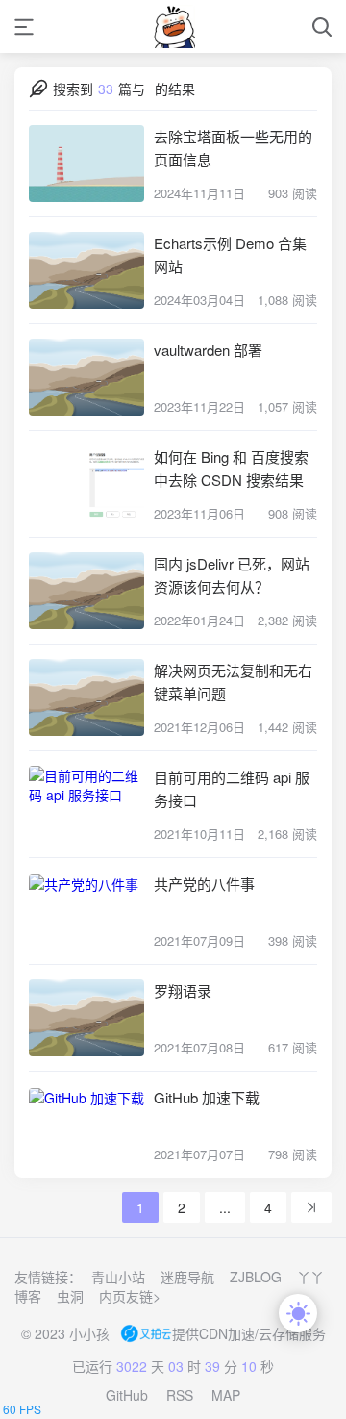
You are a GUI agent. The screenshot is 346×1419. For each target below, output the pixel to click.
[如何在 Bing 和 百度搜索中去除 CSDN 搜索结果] (86, 483)
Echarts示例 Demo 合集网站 (230, 254)
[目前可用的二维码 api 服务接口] (86, 804)
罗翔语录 (182, 990)
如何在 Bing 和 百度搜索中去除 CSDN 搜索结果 (231, 468)
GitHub (127, 1395)
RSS (179, 1395)
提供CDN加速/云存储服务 (249, 1333)
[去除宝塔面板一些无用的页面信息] (86, 163)
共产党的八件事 (204, 884)
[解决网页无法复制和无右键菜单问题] (86, 697)
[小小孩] (173, 26)
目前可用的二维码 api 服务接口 (231, 788)
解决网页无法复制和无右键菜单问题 (233, 681)
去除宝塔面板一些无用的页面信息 (233, 147)
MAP (225, 1395)
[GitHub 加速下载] (86, 1124)
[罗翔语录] (86, 1017)
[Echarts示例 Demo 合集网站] (86, 270)
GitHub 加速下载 (207, 1097)
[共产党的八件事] (86, 911)
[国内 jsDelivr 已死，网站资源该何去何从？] (86, 590)
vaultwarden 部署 (208, 350)
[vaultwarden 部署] (86, 377)
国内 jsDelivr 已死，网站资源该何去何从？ (231, 574)
